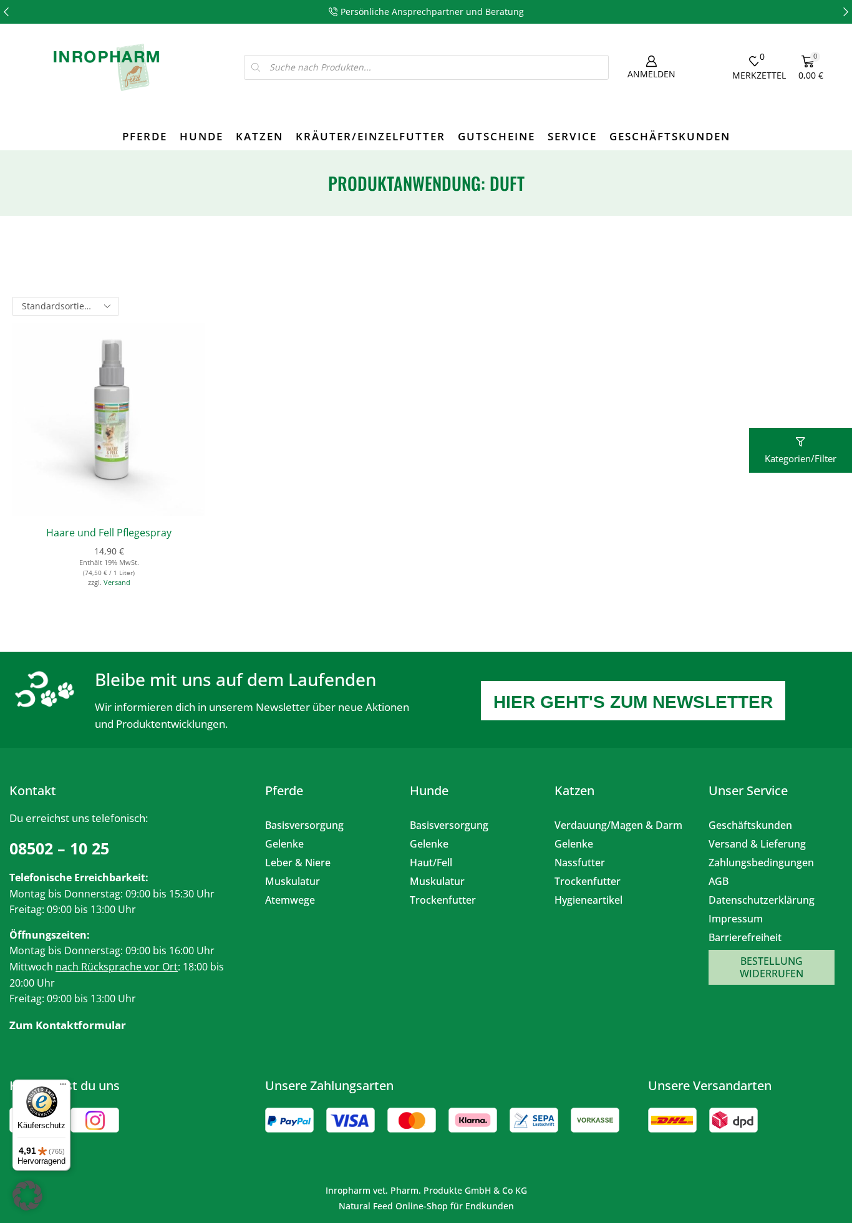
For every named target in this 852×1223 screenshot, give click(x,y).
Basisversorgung (304, 825)
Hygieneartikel (588, 900)
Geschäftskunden (669, 136)
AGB (719, 881)
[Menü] (63, 1087)
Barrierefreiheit (745, 937)
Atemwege (290, 900)
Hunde (201, 136)
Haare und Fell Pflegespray (109, 532)
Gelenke (284, 844)
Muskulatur (292, 881)
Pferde (144, 136)
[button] (6, 12)
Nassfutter (579, 862)
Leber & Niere (298, 862)
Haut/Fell (431, 862)
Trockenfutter (443, 900)
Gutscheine (496, 136)
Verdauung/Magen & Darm (618, 825)
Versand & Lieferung (757, 844)
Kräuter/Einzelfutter (370, 136)
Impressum (736, 918)
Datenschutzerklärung (762, 900)
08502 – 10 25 (59, 848)
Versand (117, 582)
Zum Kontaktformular (67, 1025)
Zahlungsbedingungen (761, 862)
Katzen (259, 136)
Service (572, 136)
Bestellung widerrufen (771, 967)
